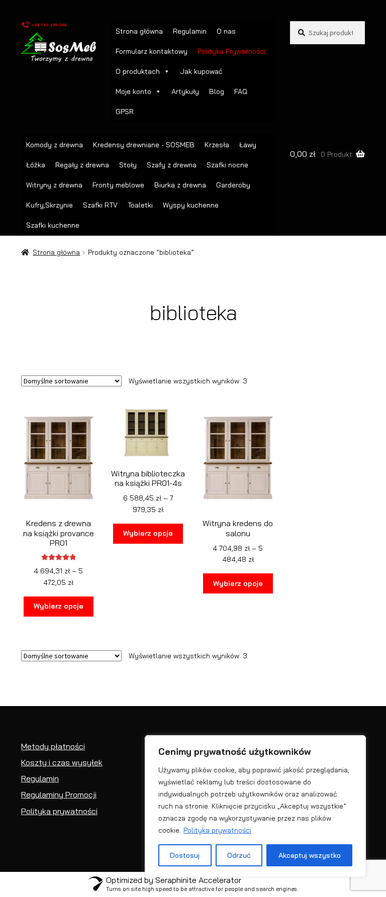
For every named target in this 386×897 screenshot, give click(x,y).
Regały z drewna (82, 164)
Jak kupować (201, 71)
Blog (216, 91)
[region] (255, 806)
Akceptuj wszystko (309, 855)
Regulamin (190, 31)
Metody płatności (53, 746)
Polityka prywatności (217, 830)
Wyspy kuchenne (191, 205)
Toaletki (140, 205)
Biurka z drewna (180, 184)
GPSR (125, 111)
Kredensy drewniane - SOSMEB (144, 144)
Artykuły (185, 91)
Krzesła (217, 144)
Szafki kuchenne (52, 225)
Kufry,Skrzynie (49, 205)
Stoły (128, 164)
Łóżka (35, 164)
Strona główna (139, 31)
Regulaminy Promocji (58, 794)
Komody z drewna (54, 144)
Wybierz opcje (58, 606)
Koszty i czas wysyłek (62, 762)
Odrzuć (239, 855)
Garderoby (233, 184)
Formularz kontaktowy (151, 51)
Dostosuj (185, 855)
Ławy (247, 144)
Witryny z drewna (54, 184)
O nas (226, 31)
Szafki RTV (100, 205)
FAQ (240, 91)
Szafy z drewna (172, 164)
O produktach (138, 71)
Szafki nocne (227, 164)
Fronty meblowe (118, 184)
